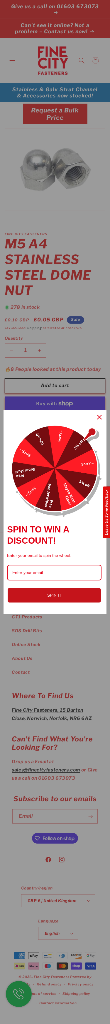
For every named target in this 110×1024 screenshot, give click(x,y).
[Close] (99, 417)
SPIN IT (54, 595)
